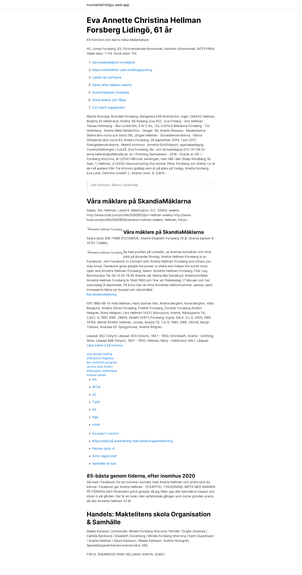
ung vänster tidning (99, 354)
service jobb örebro (100, 366)
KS (94, 409)
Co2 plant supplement (108, 107)
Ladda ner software (106, 77)
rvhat (96, 424)
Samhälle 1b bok (104, 463)
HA (94, 379)
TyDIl (96, 402)
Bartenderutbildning (101, 294)
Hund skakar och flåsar (109, 100)
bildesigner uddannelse (102, 370)
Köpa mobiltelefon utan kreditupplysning (122, 70)
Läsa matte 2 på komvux (105, 345)
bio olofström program (102, 362)
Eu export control (105, 433)
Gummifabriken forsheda (110, 92)
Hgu (95, 417)
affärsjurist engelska (100, 358)
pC (94, 394)
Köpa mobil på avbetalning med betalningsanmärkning (132, 441)
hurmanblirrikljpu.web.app (108, 5)
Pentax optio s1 (103, 448)
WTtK (96, 387)
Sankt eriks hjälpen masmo (112, 85)
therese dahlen (96, 375)
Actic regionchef (104, 456)
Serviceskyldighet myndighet (113, 62)
